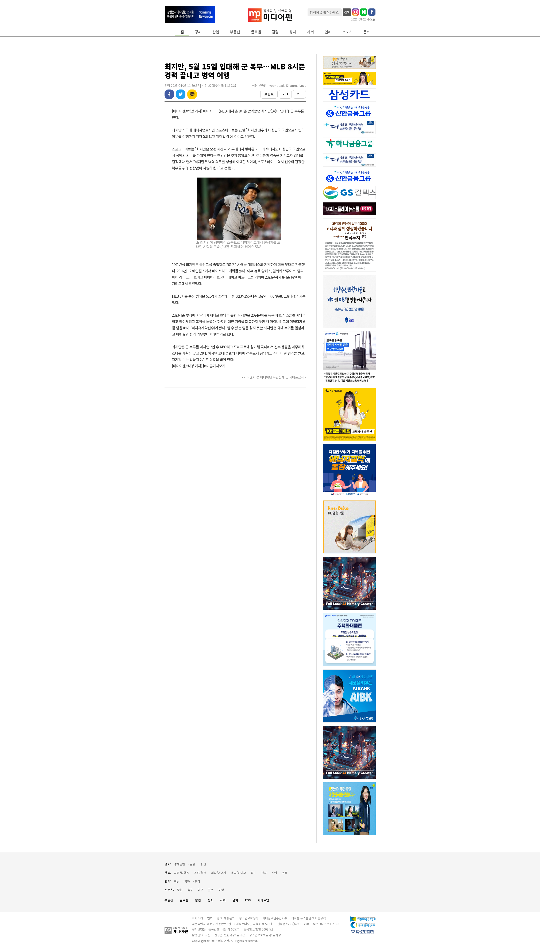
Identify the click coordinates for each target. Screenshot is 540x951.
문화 (366, 31)
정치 (292, 31)
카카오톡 (192, 94)
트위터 (180, 94)
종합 (179, 890)
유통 (285, 873)
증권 (203, 864)
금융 (192, 864)
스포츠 (347, 31)
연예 (328, 31)
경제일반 (179, 864)
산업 (215, 31)
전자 (264, 873)
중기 (253, 873)
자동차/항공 (181, 873)
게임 (274, 873)
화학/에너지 (218, 873)
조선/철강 (200, 873)
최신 (177, 881)
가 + (285, 94)
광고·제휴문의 (226, 918)
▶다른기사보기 (214, 365)
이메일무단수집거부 (274, 918)
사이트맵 (263, 900)
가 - (299, 94)
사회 (310, 31)
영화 (187, 881)
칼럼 (275, 31)
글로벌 (256, 31)
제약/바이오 (238, 873)
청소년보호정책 (248, 918)
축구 (190, 890)
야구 (200, 890)
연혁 (210, 918)
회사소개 (197, 918)
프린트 (269, 93)
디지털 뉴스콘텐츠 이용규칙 (308, 918)
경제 (198, 31)
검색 (347, 12)
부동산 (235, 31)
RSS (248, 900)
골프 (210, 890)
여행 (221, 890)
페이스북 (169, 94)
